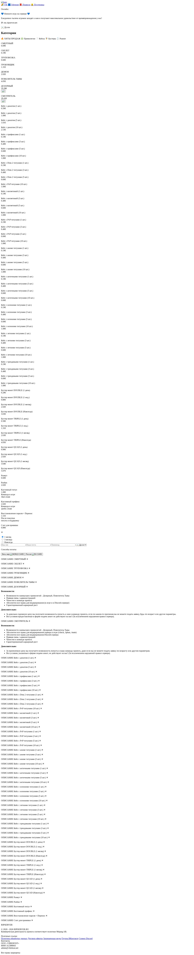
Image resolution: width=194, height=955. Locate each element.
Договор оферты (35, 938)
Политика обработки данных (14, 938)
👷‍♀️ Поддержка (37, 5)
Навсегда (8, 542)
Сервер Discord (86, 938)
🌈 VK (4, 5)
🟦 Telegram (13, 5)
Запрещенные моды (52, 938)
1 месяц (7, 537)
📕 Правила (24, 5)
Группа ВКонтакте (70, 938)
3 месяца (8, 539)
